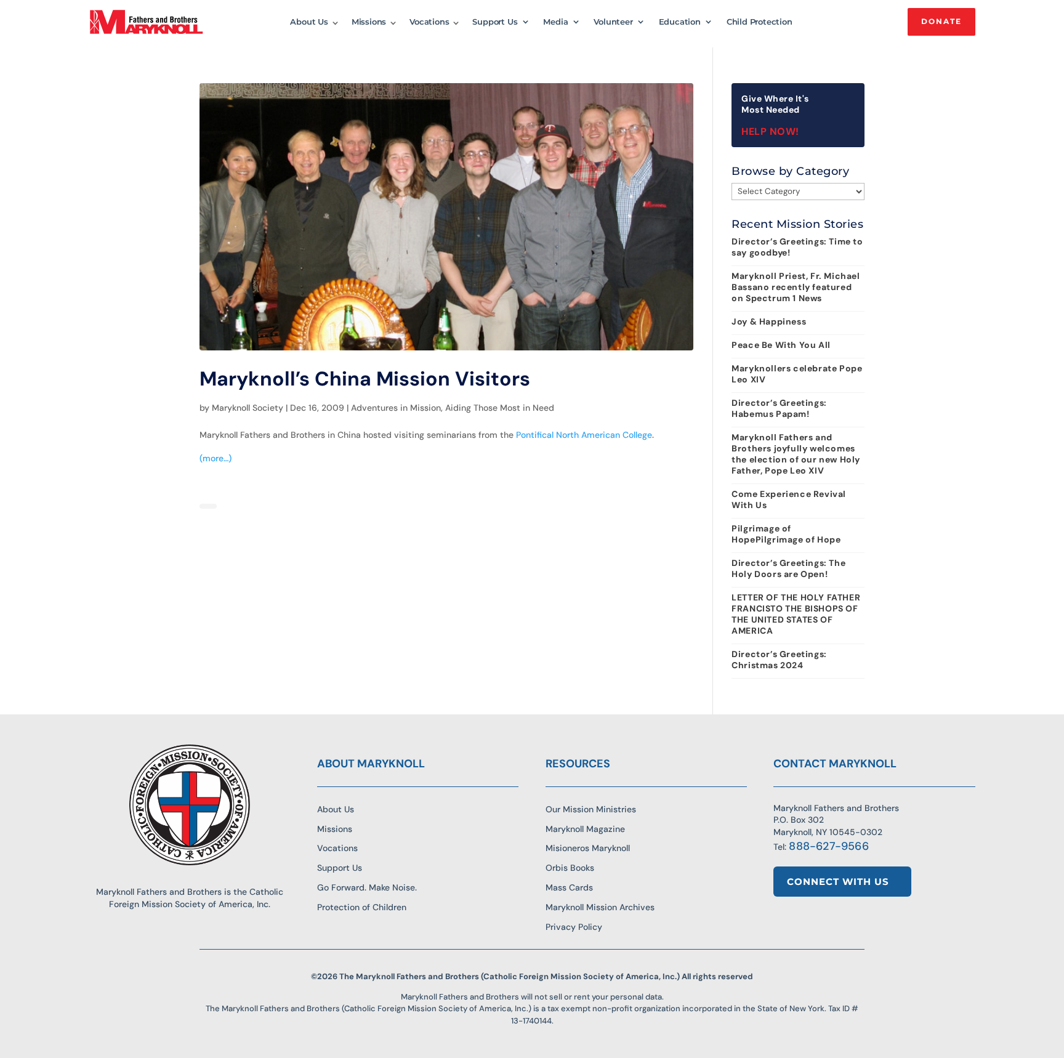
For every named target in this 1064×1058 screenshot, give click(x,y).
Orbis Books (570, 867)
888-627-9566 (828, 846)
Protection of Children (361, 907)
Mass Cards (569, 887)
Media (555, 21)
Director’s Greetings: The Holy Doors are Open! (788, 568)
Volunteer (613, 21)
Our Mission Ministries (591, 809)
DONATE (941, 21)
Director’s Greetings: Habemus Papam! (779, 408)
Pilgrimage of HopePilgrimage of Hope (786, 534)
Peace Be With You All (781, 344)
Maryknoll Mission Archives (600, 907)
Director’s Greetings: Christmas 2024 (779, 659)
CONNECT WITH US (838, 881)
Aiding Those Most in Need (499, 407)
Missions (369, 21)
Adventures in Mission (396, 407)
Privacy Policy (574, 926)
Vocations (429, 21)
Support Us (494, 21)
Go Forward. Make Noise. (367, 887)
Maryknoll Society (247, 407)
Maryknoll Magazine (585, 828)
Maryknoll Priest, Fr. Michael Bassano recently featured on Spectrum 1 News (796, 287)
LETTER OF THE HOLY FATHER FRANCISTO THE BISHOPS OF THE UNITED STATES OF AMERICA (796, 614)
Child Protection (759, 21)
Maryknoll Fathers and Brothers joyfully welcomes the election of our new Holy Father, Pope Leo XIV (796, 454)
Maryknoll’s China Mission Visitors (365, 379)
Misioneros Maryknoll (588, 848)
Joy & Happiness (769, 321)
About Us (309, 21)
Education (680, 21)
